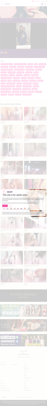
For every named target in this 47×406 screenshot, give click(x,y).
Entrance (4, 205)
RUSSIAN (21, 209)
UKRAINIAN (29, 209)
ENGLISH (4, 209)
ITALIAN (14, 209)
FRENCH (7, 209)
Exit (9, 205)
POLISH (18, 209)
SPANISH (24, 209)
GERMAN (11, 209)
